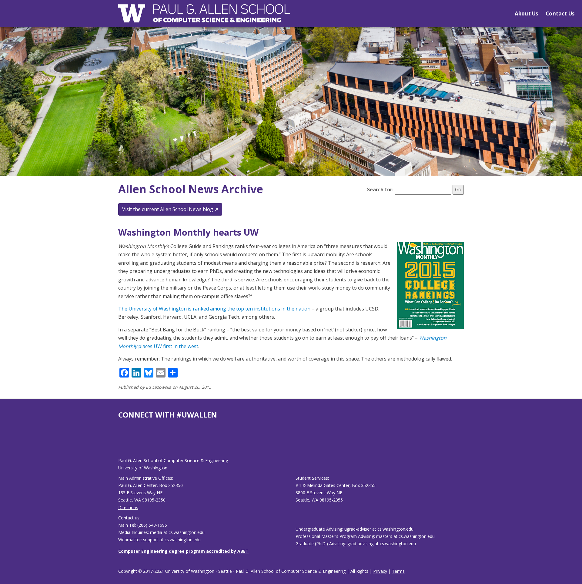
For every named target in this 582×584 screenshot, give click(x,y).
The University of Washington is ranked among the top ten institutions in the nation (214, 308)
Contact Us (560, 13)
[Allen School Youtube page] (122, 443)
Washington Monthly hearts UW (188, 232)
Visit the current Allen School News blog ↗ (170, 209)
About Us (526, 13)
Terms (398, 571)
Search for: (380, 189)
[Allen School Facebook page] (119, 443)
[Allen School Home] (204, 17)
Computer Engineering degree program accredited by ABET (183, 551)
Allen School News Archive (190, 189)
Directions (128, 507)
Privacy (380, 571)
